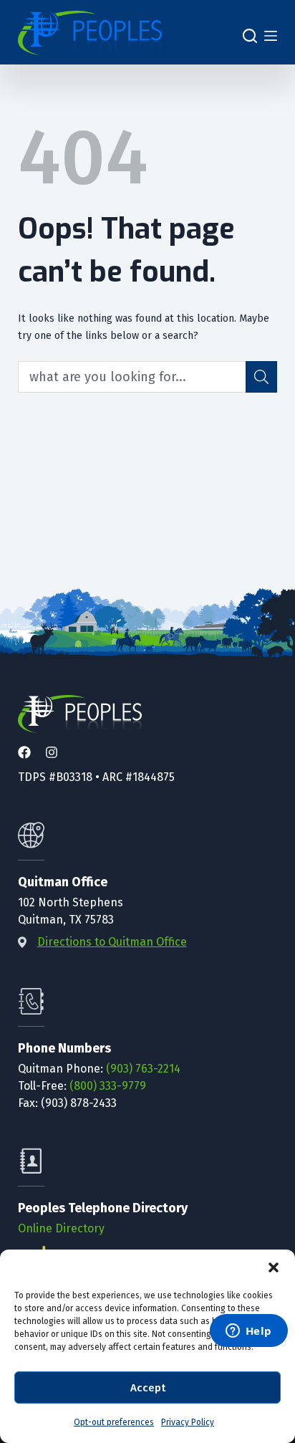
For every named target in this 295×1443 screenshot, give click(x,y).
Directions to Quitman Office (112, 942)
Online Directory (61, 1228)
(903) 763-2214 (143, 1068)
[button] (273, 1267)
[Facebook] (24, 753)
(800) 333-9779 (107, 1086)
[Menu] (270, 36)
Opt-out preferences (114, 1422)
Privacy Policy (187, 1422)
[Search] (250, 35)
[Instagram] (51, 753)
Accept (147, 1387)
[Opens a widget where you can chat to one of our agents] (248, 1332)
